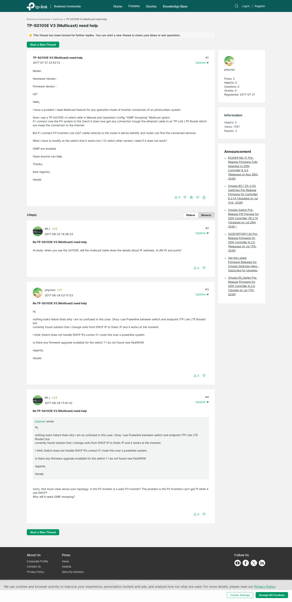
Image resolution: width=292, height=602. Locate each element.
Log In (246, 6)
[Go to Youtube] (237, 563)
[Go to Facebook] (246, 563)
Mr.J (47, 228)
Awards (66, 566)
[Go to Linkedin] (262, 563)
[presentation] (38, 231)
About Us (34, 555)
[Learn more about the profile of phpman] (39, 292)
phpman (50, 290)
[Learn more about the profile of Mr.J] (39, 231)
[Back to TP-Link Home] (37, 6)
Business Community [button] (67, 6)
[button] (117, 6)
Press (66, 555)
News (65, 561)
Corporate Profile (37, 561)
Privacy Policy (35, 571)
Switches (58, 19)
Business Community (38, 19)
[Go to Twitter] (254, 563)
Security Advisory (73, 571)
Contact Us (34, 566)
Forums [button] (134, 6)
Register (260, 6)
